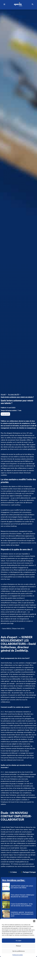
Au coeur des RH (5, 414)
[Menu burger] (4, 4)
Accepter (18, 940)
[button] (34, 921)
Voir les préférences (18, 951)
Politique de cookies (17, 955)
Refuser (18, 946)
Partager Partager (29, 872)
